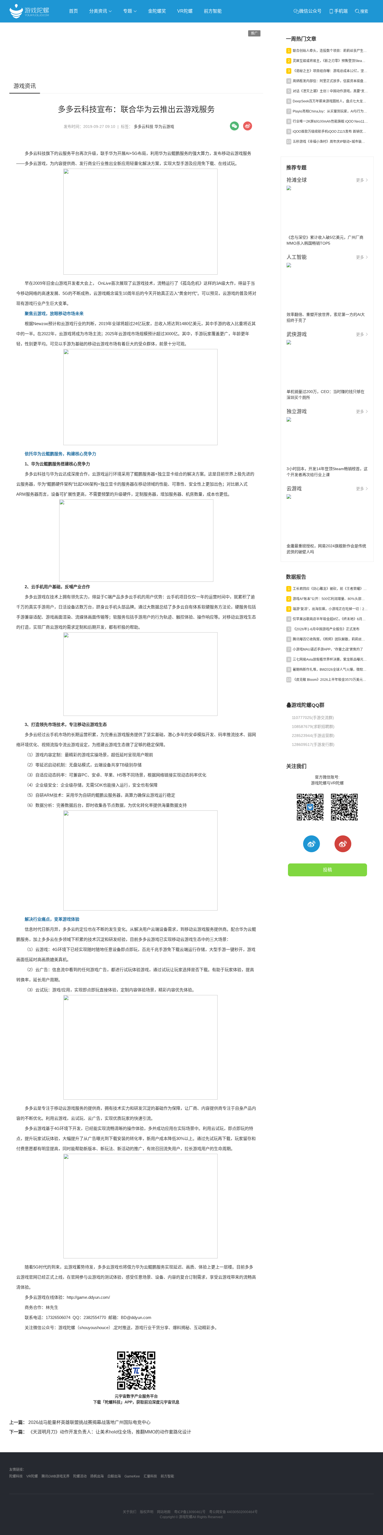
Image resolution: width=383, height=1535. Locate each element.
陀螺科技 (16, 1476)
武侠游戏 (123, 27)
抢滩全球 (76, 27)
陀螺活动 (80, 1476)
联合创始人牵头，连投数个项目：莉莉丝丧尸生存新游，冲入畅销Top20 (330, 51)
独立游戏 (147, 27)
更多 (360, 180)
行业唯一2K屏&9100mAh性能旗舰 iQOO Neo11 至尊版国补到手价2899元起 (330, 121)
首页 (73, 11)
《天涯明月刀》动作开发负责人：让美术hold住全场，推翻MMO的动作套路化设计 (100, 1432)
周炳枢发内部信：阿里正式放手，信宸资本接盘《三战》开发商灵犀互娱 (330, 81)
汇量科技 (150, 1476)
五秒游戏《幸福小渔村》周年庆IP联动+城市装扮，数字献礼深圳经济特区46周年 (330, 142)
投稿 (327, 869)
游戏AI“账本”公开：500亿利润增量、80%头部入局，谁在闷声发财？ (330, 599)
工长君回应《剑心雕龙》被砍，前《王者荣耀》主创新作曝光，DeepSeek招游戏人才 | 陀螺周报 (330, 589)
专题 (128, 11)
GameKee (132, 1476)
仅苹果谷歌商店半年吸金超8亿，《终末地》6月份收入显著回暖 (330, 619)
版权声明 (146, 1512)
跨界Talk (75, 42)
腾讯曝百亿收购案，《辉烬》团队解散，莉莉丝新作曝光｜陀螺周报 (330, 639)
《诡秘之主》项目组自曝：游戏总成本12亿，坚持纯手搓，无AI (330, 71)
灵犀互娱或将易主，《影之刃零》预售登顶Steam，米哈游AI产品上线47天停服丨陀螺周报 (330, 61)
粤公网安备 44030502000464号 (233, 1512)
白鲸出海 (114, 1476)
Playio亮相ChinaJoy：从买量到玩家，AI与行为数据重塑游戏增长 (330, 111)
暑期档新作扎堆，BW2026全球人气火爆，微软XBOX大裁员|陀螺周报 (330, 670)
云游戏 (169, 27)
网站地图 (163, 1512)
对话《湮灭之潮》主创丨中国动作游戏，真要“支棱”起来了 (330, 91)
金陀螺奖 (157, 11)
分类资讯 (98, 11)
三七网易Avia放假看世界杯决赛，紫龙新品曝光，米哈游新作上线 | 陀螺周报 (330, 659)
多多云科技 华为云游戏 (154, 126)
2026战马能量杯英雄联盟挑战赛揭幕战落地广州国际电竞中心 (80, 1422)
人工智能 (100, 27)
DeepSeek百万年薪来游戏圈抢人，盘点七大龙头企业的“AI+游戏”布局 (330, 101)
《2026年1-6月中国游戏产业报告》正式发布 (326, 629)
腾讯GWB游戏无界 (55, 1476)
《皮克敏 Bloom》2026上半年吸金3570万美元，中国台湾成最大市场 (330, 680)
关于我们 (129, 1512)
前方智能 (213, 11)
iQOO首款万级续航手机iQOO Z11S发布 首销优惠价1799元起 (330, 132)
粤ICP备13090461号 (190, 1512)
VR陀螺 (185, 11)
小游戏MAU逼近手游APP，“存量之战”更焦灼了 (328, 649)
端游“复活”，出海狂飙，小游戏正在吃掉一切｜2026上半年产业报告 (330, 609)
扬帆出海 (97, 1476)
